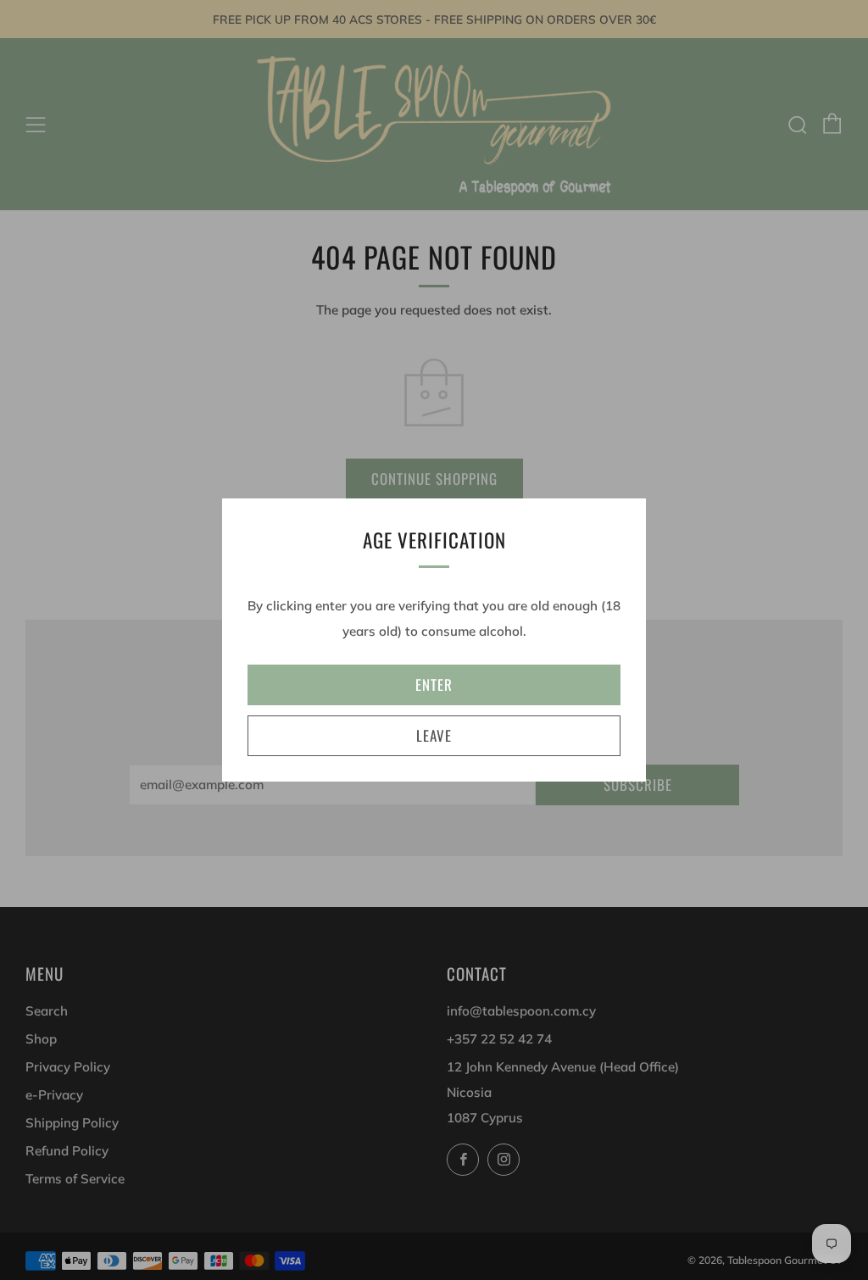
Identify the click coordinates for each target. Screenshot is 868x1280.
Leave (434, 735)
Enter (434, 684)
